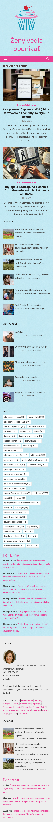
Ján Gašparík (31, 754)
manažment (11, 446)
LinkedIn (6, 679)
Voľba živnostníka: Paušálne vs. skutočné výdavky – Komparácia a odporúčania (30, 263)
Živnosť (37, 686)
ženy (32, 536)
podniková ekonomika (15, 474)
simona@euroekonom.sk (13, 669)
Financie (17, 707)
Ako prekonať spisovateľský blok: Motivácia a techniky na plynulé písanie (26, 113)
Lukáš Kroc (31, 739)
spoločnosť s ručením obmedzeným (21, 503)
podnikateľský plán (14, 465)
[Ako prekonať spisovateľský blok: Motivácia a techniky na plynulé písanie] (26, 85)
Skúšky (6, 714)
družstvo (10, 431)
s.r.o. (21, 498)
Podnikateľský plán (26, 105)
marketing (29, 446)
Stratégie (44, 690)
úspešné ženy (12, 531)
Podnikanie (7, 686)
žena (28, 531)
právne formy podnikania (17, 493)
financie (9, 436)
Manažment (25, 704)
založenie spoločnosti (15, 512)
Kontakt (6, 693)
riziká (8, 498)
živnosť (32, 546)
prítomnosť (41, 493)
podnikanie (11, 460)
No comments (42, 739)
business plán (36, 426)
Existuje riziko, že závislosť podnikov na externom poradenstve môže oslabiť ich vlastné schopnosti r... (26, 576)
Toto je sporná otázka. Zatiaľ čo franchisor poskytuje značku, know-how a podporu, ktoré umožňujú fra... (25, 614)
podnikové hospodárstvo (17, 484)
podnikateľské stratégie (35, 460)
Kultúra (45, 710)
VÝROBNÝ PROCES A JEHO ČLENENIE (31, 347)
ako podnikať (36, 417)
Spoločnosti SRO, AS (12, 690)
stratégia (21, 507)
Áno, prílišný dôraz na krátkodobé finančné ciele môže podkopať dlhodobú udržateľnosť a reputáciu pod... (26, 564)
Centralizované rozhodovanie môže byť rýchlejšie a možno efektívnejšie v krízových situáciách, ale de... (26, 627)
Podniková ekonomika (22, 686)
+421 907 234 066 (11, 672)
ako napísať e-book (14, 417)
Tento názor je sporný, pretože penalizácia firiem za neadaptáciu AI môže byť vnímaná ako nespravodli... (26, 814)
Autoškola (7, 704)
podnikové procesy (14, 488)
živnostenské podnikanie (17, 541)
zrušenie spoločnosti (15, 522)
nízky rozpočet (13, 450)
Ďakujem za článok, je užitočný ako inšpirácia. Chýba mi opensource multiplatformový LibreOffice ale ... (26, 788)
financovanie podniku (30, 436)
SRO (8, 507)
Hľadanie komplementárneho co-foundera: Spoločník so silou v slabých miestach (31, 248)
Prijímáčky (36, 704)
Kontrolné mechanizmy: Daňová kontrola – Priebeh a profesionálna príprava (30, 232)
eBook (39, 431)
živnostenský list (13, 546)
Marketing (36, 710)
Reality (16, 704)
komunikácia (32, 441)
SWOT (43, 707)
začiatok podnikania (15, 517)
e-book (25, 431)
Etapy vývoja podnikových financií (30, 392)
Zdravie (36, 707)
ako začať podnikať (14, 426)
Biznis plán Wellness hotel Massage (30, 362)
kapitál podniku (12, 441)
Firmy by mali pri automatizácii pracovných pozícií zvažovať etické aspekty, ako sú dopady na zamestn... (26, 801)
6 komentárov (37, 365)
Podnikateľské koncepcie (26, 377)
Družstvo (19, 332)
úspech (32, 527)
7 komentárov (36, 335)
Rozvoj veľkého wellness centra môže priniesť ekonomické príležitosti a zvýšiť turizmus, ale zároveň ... (24, 589)
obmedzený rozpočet (15, 455)
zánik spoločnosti (14, 527)
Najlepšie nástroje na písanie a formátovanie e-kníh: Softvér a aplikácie (26, 190)
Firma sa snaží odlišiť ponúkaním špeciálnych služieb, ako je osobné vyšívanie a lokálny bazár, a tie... (26, 602)
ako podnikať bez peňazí (16, 422)
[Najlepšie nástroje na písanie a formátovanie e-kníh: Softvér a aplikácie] (26, 162)
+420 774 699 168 (11, 675)
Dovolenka (22, 714)
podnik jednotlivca (14, 469)
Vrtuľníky (38, 700)
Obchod (13, 714)
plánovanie (38, 455)
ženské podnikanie (14, 536)
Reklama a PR (27, 700)
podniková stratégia (15, 479)
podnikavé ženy (37, 465)
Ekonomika (27, 707)
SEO (18, 700)
